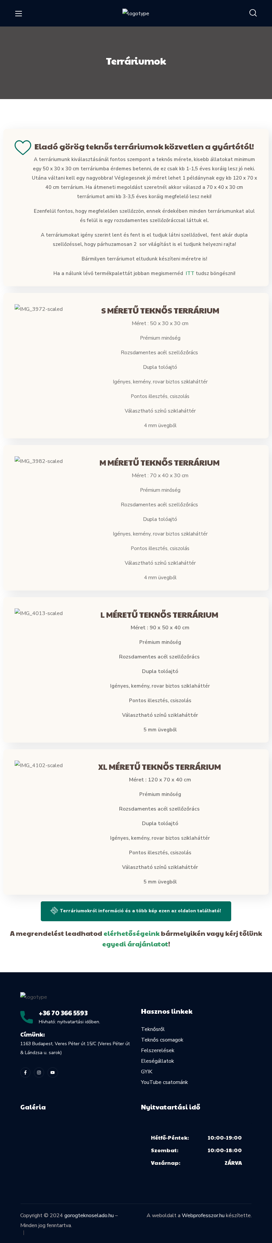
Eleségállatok (157, 1061)
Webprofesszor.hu (203, 1215)
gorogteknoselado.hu (89, 1215)
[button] (253, 13)
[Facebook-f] (25, 1072)
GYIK (146, 1071)
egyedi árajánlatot (135, 943)
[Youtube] (52, 1072)
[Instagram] (39, 1072)
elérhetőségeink (131, 933)
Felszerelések (157, 1050)
